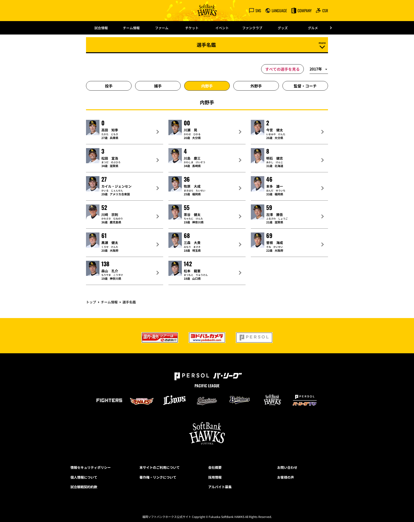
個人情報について (83, 477)
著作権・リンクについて (157, 477)
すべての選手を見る (282, 69)
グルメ (313, 27)
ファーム (161, 27)
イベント (222, 27)
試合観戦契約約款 (83, 486)
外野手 (256, 86)
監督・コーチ (305, 86)
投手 (109, 86)
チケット (192, 27)
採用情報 (215, 477)
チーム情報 (131, 27)
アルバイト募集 (220, 486)
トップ (91, 302)
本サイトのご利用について (159, 467)
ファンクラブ (252, 27)
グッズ (283, 27)
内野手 (207, 86)
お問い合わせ (287, 467)
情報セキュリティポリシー (90, 467)
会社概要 (215, 467)
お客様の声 (285, 477)
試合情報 (101, 27)
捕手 (158, 86)
